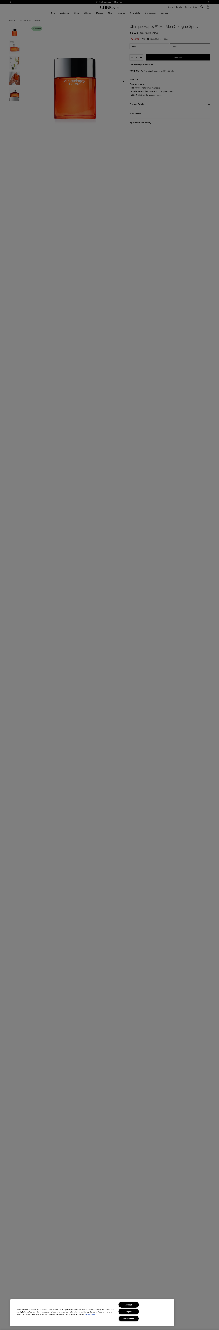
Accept (129, 1305)
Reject (129, 1311)
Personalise (128, 1318)
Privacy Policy (90, 1314)
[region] (92, 1312)
